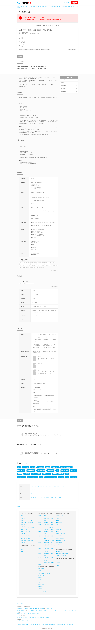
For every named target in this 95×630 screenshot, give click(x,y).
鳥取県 (45, 548)
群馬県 (52, 522)
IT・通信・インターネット (61, 515)
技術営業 (20, 473)
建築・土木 (23, 536)
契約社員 (22, 549)
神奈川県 (45, 526)
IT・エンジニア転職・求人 (22, 617)
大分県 (48, 559)
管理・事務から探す (24, 6)
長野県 (52, 531)
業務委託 (22, 551)
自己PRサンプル (36, 608)
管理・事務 (30, 6)
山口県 (48, 550)
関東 (57, 470)
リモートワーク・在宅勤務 (51, 477)
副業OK (40, 577)
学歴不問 (51, 497)
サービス (58, 526)
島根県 (48, 548)
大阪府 (32, 489)
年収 (28, 610)
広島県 (45, 550)
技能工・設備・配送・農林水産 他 (27, 540)
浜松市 (48, 540)
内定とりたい (55, 467)
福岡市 (49, 562)
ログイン (68, 2)
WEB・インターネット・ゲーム (26, 531)
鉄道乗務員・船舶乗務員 (58, 473)
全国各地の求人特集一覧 (61, 555)
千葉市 (50, 527)
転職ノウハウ (46, 610)
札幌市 (45, 515)
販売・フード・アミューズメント (27, 520)
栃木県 (48, 522)
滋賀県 (45, 542)
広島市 (48, 551)
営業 (22, 515)
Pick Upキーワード (27, 613)
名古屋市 (52, 540)
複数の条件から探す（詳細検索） (63, 553)
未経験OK (41, 586)
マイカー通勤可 (42, 584)
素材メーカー (59, 518)
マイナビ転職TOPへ (21, 603)
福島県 (52, 518)
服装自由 (40, 582)
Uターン (52, 608)
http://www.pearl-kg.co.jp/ (38, 319)
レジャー (58, 527)
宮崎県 (52, 559)
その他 (58, 545)
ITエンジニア (23, 533)
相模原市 (52, 529)
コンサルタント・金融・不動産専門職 (27, 527)
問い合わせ (39, 624)
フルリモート (73, 470)
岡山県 (52, 548)
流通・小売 (59, 529)
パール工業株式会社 (52, 6)
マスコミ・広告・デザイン (61, 533)
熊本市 (52, 562)
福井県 (52, 535)
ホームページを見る (37, 389)
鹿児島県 (45, 560)
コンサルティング (60, 536)
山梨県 (48, 531)
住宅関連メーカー (60, 520)
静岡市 (45, 540)
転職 (18, 613)
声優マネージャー (46, 473)
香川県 (48, 553)
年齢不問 (33, 467)
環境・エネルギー (60, 542)
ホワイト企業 (25, 467)
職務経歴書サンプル (28, 608)
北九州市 (45, 562)
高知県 (45, 555)
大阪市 (35, 489)
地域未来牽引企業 (31, 470)
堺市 (51, 545)
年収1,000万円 (41, 467)
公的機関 (58, 544)
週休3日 (48, 467)
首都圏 (40, 524)
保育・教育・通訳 (24, 526)
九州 (40, 557)
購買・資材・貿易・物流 (37, 6)
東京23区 (53, 527)
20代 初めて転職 (64, 470)
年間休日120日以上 (58, 497)
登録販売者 (27, 473)
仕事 (36, 610)
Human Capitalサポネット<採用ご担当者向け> (65, 624)
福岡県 (45, 557)
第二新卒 (61, 477)
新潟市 (45, 533)
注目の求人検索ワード (32, 477)
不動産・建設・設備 (60, 538)
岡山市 (45, 551)
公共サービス (23, 542)
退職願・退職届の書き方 (21, 610)
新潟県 (45, 531)
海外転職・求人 (48, 617)
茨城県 (45, 522)
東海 (40, 536)
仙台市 (45, 520)
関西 (40, 542)
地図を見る (36, 397)
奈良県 (48, 544)
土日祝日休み (74, 477)
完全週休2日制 (41, 579)
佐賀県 (48, 557)
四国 (40, 553)
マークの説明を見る (54, 270)
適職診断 (32, 610)
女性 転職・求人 (41, 617)
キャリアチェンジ (41, 470)
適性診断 (47, 608)
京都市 (45, 545)
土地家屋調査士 (50, 470)
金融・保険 (59, 535)
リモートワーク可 (42, 575)
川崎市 (48, 529)
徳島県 (45, 553)
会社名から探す (59, 551)
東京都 (52, 524)
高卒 (58, 565)
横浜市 (45, 529)
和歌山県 (52, 544)
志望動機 (42, 608)
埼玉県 (45, 524)
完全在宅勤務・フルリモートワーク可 (45, 573)
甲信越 (40, 531)
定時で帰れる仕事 (21, 477)
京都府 (48, 542)
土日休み (58, 562)
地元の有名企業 (21, 470)
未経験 (67, 477)
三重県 (45, 538)
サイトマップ (33, 624)
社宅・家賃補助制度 (45, 497)
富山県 (45, 535)
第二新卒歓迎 (33, 497)
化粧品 (67, 473)
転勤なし (38, 497)
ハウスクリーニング (36, 473)
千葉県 (48, 524)
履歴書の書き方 (20, 608)
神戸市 (54, 545)
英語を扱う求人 (29, 620)
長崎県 (52, 557)
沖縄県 (49, 560)
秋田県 (45, 518)
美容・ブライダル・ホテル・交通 (27, 522)
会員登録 (74, 3)
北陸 (40, 535)
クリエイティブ (24, 529)
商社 (58, 524)
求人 (21, 613)
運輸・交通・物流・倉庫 (61, 540)
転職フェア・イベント (54, 610)
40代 (19, 467)
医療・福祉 (23, 524)
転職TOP (18, 6)
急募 (40, 570)
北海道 (40, 515)
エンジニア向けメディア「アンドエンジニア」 (68, 610)
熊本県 (45, 559)
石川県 (48, 535)
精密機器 (33, 493)
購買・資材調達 (44, 6)
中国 (40, 548)
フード (58, 531)
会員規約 (19, 624)
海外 (40, 564)
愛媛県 (52, 553)
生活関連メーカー (60, 522)
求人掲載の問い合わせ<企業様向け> (49, 624)
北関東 (40, 522)
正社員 (41, 477)
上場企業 (40, 588)
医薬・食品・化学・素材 (25, 538)
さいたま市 (45, 527)
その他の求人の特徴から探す (44, 591)
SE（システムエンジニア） (66, 467)
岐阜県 (45, 536)
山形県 (48, 518)
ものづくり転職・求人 (32, 617)
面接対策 (40, 610)
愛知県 (52, 536)
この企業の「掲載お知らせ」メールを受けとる (47, 25)
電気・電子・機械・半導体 (26, 535)
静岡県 (48, 536)
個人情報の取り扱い (25, 624)
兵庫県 (45, 544)
